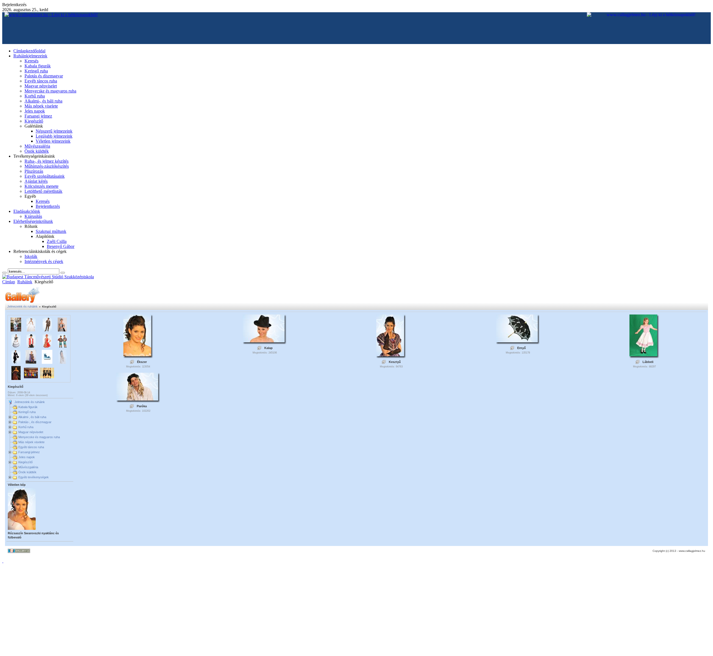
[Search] (4, 273)
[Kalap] (264, 340)
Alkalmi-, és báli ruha (32, 417)
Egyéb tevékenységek (33, 477)
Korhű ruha (25, 427)
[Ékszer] (137, 354)
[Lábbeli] (643, 354)
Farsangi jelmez (29, 452)
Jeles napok (26, 457)
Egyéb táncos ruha (31, 447)
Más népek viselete (31, 442)
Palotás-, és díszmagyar (35, 422)
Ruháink (24, 281)
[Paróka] (137, 399)
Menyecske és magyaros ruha (39, 437)
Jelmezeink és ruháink (22, 306)
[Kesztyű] (390, 354)
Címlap (8, 281)
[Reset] (62, 273)
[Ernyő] (517, 340)
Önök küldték (27, 472)
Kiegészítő (25, 462)
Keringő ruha (27, 412)
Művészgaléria (28, 467)
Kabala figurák (28, 407)
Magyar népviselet (30, 432)
